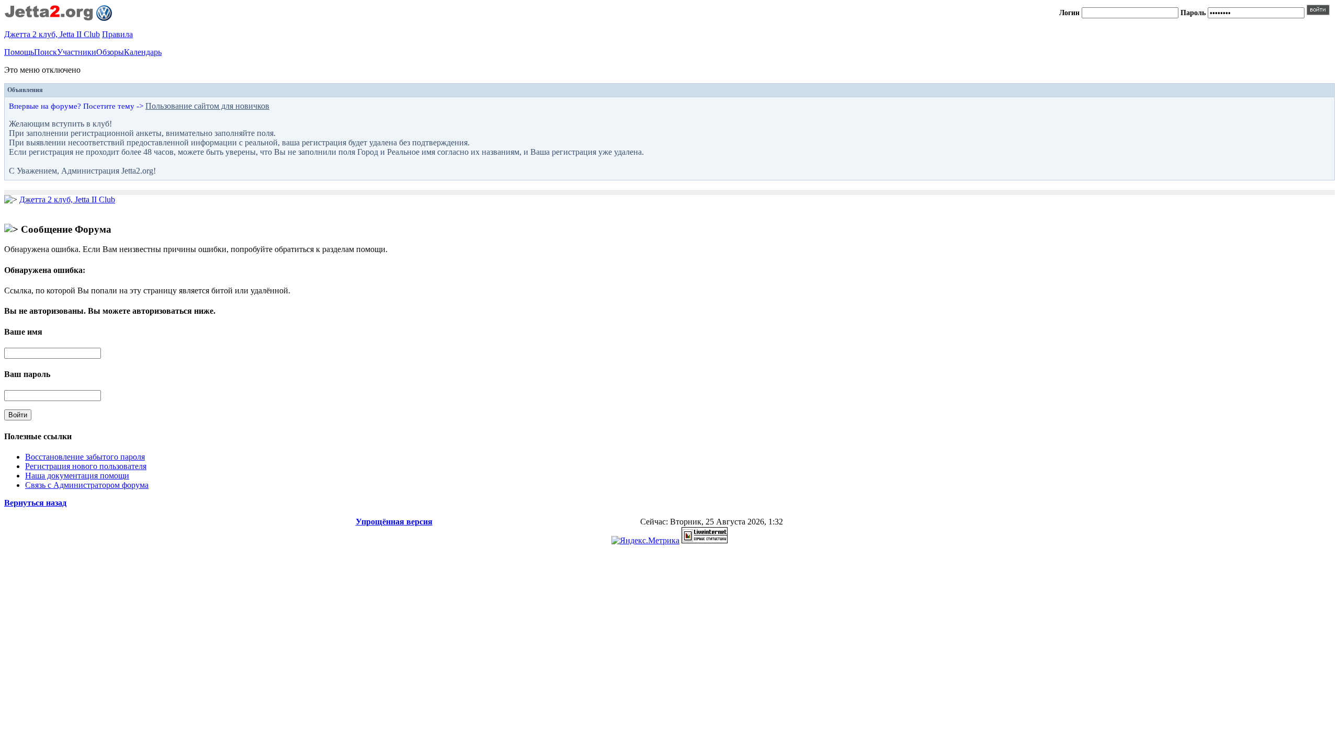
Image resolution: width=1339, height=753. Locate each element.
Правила (117, 34)
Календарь (143, 52)
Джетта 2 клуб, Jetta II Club (52, 34)
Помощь (19, 52)
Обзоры (110, 52)
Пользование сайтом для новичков (207, 105)
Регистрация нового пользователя (85, 466)
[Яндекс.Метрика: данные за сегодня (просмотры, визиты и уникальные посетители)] (645, 540)
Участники (76, 52)
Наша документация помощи (77, 475)
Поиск (45, 52)
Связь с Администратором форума (87, 485)
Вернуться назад (35, 502)
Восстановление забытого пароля (85, 456)
